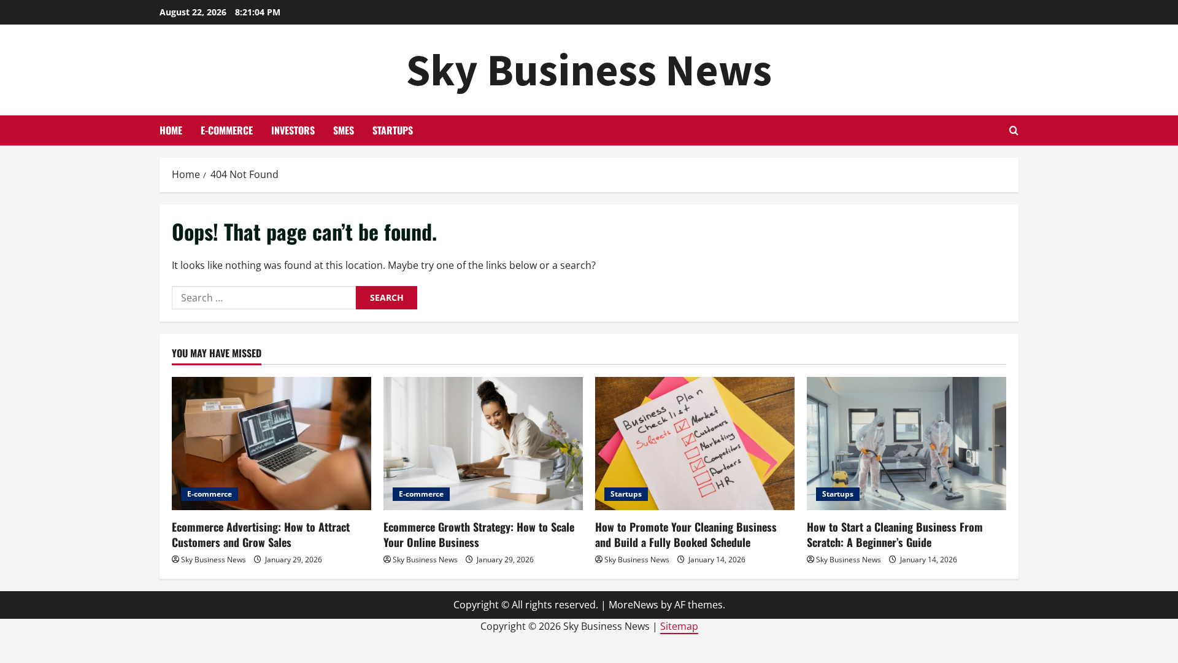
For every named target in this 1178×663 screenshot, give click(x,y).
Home (171, 130)
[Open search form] (1013, 130)
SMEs (343, 130)
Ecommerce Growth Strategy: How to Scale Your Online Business (478, 534)
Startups (392, 130)
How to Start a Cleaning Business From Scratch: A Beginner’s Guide (895, 534)
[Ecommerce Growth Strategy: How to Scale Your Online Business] (483, 443)
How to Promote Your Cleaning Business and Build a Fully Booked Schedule (686, 534)
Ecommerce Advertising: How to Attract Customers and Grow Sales (261, 534)
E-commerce (227, 130)
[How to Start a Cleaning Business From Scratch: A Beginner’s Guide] (906, 443)
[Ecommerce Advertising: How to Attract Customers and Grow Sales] (271, 443)
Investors (293, 130)
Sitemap (679, 626)
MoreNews (633, 604)
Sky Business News (589, 70)
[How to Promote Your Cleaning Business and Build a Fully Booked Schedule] (695, 443)
